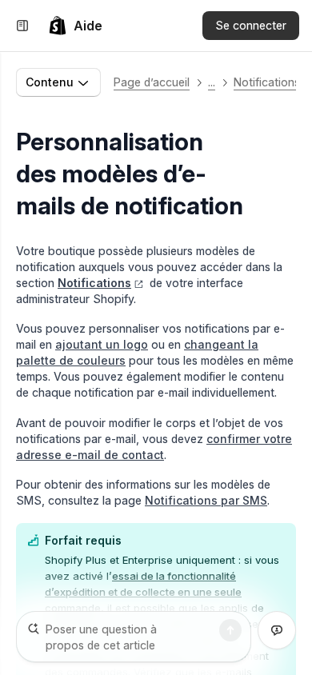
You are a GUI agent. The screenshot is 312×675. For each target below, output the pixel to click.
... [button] (211, 82)
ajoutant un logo (101, 344)
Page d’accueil (152, 82)
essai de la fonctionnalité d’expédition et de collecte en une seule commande (143, 591)
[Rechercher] (230, 630)
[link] (75, 25)
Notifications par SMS (206, 500)
